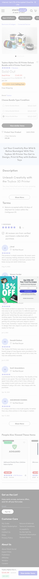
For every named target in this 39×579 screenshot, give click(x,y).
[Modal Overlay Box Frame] (19, 289)
